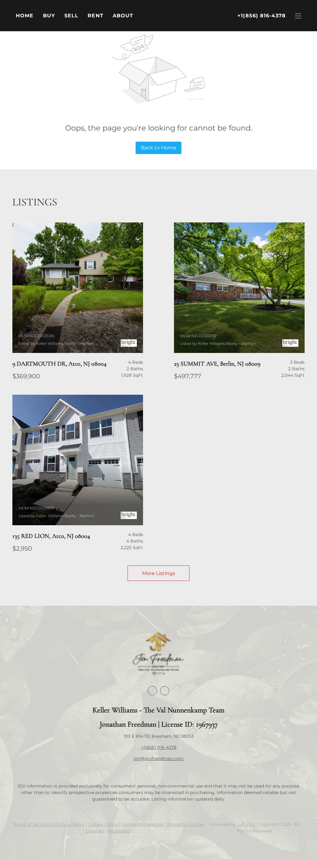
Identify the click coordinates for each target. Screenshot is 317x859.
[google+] (164, 690)
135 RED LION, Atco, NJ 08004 (51, 536)
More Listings (158, 573)
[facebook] (152, 690)
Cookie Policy (103, 824)
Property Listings (185, 824)
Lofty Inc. (247, 824)
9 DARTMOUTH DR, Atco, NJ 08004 (59, 363)
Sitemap (94, 831)
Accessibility (120, 831)
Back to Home (158, 148)
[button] (49, 15)
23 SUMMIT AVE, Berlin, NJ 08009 (217, 363)
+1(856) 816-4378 (158, 747)
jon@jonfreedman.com (158, 758)
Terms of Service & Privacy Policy (49, 824)
